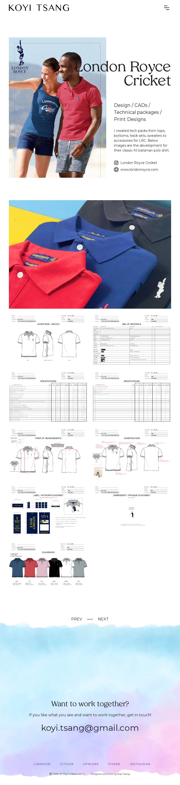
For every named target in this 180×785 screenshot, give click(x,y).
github (67, 764)
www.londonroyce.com (139, 169)
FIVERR (114, 764)
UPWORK (91, 764)
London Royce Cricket (138, 163)
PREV (76, 619)
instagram (140, 764)
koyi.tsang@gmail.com (90, 728)
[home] (39, 7)
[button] (166, 8)
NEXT (103, 619)
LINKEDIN (42, 764)
